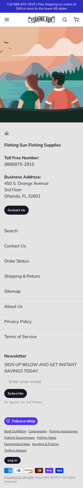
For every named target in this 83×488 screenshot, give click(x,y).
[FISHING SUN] (41, 19)
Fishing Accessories (63, 431)
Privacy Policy (18, 321)
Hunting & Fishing (45, 444)
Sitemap (12, 291)
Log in (12, 460)
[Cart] (74, 19)
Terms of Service (20, 336)
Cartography (38, 431)
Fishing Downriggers (19, 438)
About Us (13, 306)
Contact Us (16, 210)
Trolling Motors (15, 450)
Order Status (16, 261)
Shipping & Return (22, 276)
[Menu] (9, 19)
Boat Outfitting (15, 431)
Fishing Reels (46, 438)
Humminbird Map (17, 444)
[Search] (62, 19)
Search (11, 230)
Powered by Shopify (19, 477)
